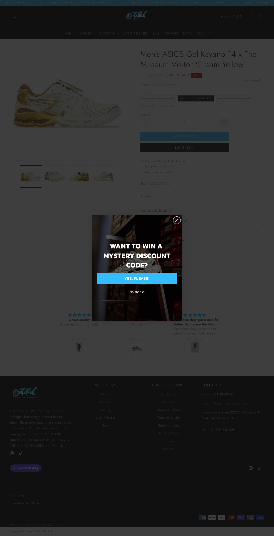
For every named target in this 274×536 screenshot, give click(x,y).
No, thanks (137, 291)
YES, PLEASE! (137, 279)
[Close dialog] (177, 220)
